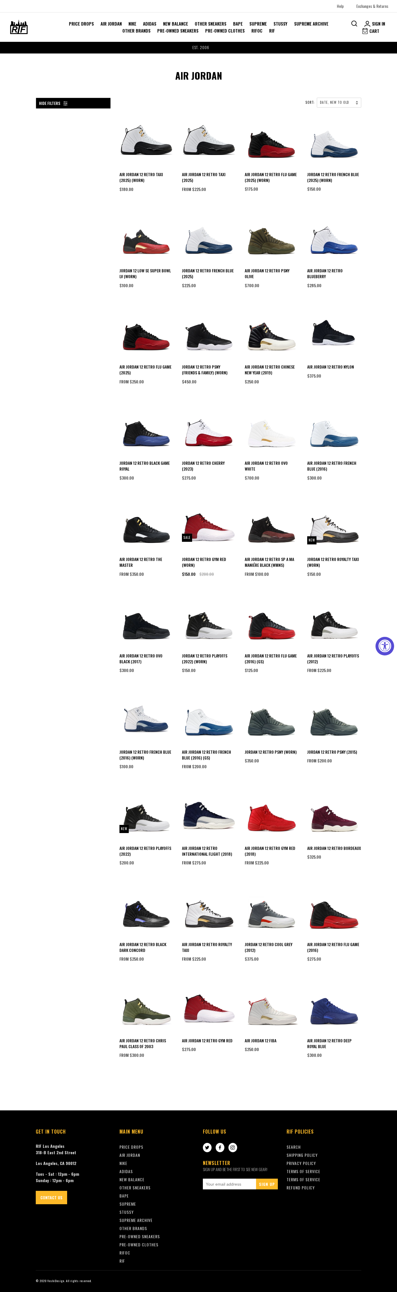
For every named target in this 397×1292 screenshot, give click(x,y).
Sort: (310, 102)
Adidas (149, 23)
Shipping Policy (302, 1155)
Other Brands (136, 30)
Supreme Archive (311, 23)
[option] (198, 48)
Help (340, 6)
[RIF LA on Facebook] (220, 1148)
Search (294, 1147)
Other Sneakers (210, 23)
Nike (132, 23)
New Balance (175, 23)
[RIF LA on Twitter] (207, 1148)
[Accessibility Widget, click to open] (384, 646)
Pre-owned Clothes (225, 30)
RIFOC (256, 30)
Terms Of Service (303, 1171)
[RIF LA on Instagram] (233, 1148)
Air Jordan (111, 23)
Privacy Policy (301, 1163)
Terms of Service (303, 1179)
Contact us (51, 1197)
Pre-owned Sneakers (178, 30)
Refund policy (301, 1187)
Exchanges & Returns (372, 6)
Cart (373, 31)
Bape (238, 23)
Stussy (280, 23)
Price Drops (81, 23)
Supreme (258, 23)
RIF (272, 30)
